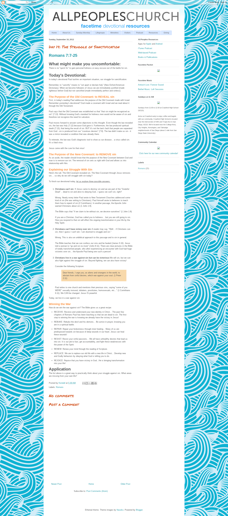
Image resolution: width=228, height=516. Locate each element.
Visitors (127, 33)
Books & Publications (147, 57)
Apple (149, 44)
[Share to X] (89, 383)
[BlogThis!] (86, 383)
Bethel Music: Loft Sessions (150, 89)
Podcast (139, 33)
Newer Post (56, 484)
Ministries (114, 33)
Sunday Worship (83, 33)
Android (159, 44)
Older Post (125, 484)
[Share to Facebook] (92, 383)
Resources (153, 33)
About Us (66, 33)
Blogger (139, 510)
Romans (59, 387)
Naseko (120, 510)
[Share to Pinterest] (95, 383)
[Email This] (83, 383)
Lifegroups (100, 33)
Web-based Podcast (147, 53)
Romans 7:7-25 (63, 55)
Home (54, 33)
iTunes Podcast (145, 48)
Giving (166, 33)
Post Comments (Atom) (97, 491)
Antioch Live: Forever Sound (151, 85)
